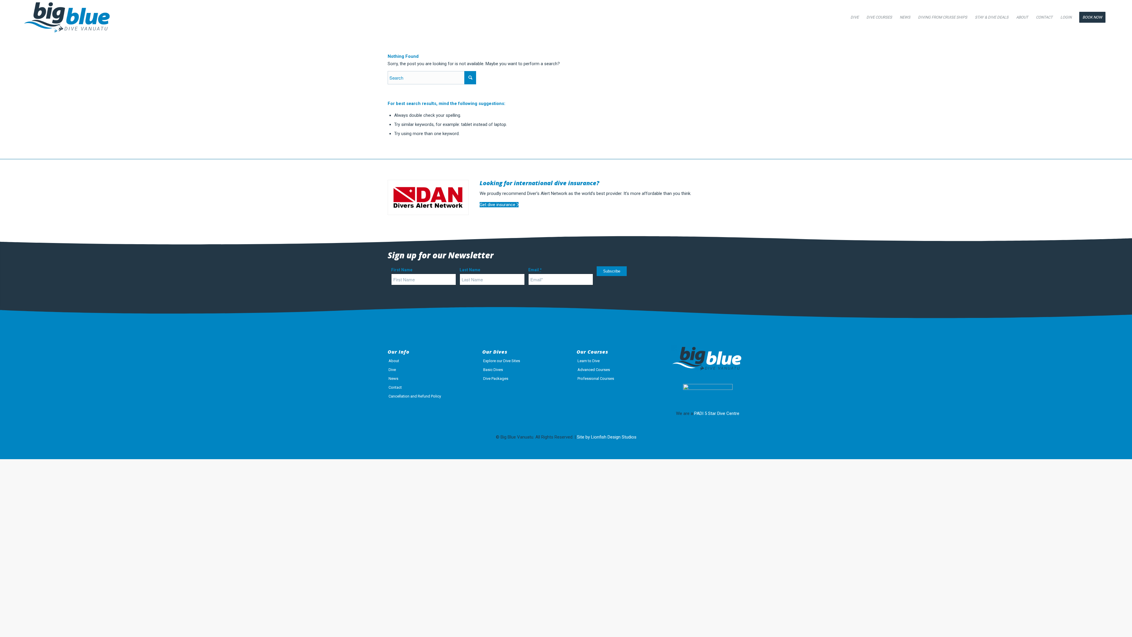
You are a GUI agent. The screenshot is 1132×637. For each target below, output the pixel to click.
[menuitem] (855, 17)
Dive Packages (495, 378)
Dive (392, 369)
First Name (401, 269)
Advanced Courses (593, 369)
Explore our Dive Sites (501, 361)
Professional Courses (595, 378)
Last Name (470, 269)
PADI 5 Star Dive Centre (716, 413)
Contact (395, 387)
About (394, 361)
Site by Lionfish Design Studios (606, 437)
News (393, 378)
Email (535, 269)
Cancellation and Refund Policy (415, 396)
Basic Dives (493, 369)
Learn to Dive (588, 361)
